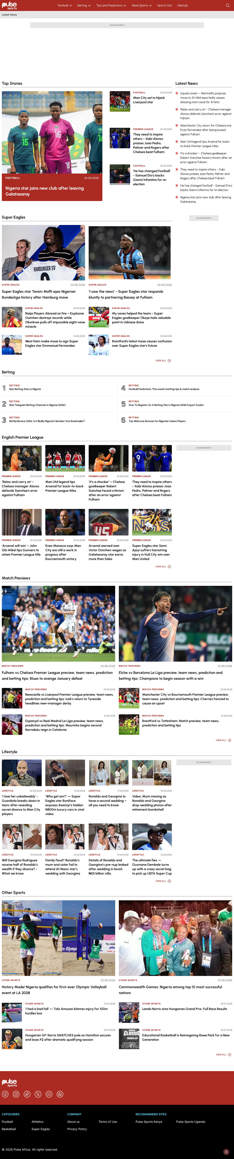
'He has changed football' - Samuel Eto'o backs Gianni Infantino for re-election (151, 177)
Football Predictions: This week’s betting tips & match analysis (164, 389)
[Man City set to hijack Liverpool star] (120, 107)
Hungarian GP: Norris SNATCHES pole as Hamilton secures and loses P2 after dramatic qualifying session (68, 1037)
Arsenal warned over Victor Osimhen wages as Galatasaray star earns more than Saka (107, 552)
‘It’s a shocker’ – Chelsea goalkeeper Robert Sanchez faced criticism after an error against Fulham (107, 490)
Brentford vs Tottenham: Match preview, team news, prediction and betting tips (180, 723)
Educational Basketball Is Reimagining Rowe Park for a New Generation (186, 1037)
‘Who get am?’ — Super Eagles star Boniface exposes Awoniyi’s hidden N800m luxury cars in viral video (64, 805)
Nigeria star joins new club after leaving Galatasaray (44, 191)
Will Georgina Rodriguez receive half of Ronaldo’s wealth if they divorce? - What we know (20, 866)
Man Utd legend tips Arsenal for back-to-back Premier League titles (64, 486)
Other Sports (11, 980)
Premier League (143, 129)
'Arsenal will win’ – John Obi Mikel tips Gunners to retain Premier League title (21, 550)
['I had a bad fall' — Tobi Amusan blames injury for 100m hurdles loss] (12, 1012)
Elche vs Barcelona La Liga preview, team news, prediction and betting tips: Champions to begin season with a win (170, 675)
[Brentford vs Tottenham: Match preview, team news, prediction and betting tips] (129, 724)
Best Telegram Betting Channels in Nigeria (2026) (37, 405)
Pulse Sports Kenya (149, 1121)
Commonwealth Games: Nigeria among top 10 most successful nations (170, 990)
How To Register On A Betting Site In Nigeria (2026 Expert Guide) (166, 405)
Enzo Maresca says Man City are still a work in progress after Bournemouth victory (63, 552)
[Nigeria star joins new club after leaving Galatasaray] (52, 132)
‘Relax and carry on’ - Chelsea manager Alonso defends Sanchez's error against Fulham (20, 488)
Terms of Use (108, 1121)
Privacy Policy (77, 1129)
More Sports (140, 5)
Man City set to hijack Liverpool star (149, 100)
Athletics (37, 1121)
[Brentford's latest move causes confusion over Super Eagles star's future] (99, 345)
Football (63, 5)
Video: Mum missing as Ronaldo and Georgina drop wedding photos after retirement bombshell (152, 803)
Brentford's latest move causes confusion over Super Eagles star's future (142, 343)
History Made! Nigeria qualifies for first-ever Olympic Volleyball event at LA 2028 (54, 990)
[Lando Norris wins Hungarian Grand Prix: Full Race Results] (129, 1012)
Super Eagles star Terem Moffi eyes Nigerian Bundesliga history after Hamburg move (39, 294)
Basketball (9, 1129)
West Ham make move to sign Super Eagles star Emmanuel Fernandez (51, 343)
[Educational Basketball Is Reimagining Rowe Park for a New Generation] (129, 1039)
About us (73, 1121)
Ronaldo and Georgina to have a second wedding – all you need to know (108, 800)
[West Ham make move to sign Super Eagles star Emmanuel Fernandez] (12, 345)
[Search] (228, 5)
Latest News (9, 14)
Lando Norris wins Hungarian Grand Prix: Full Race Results (184, 1009)
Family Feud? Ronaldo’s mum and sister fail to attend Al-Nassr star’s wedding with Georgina (62, 866)
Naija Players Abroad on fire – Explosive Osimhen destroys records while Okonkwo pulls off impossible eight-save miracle (55, 320)
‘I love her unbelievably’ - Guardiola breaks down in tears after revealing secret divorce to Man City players (21, 805)
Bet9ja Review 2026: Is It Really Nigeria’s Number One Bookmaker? (47, 421)
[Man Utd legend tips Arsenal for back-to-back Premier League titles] (65, 458)
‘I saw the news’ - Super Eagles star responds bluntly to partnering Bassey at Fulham (126, 294)
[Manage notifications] (226, 1152)
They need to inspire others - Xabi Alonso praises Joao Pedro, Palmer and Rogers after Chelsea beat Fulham (151, 143)
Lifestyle (182, 5)
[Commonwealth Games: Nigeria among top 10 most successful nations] (175, 938)
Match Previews (12, 666)
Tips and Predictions (109, 5)
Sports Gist (164, 5)
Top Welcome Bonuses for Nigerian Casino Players (157, 421)
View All (161, 360)
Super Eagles (10, 284)
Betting (82, 5)
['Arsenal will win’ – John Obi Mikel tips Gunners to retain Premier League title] (22, 522)
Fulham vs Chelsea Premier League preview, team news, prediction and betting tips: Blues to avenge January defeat (57, 675)
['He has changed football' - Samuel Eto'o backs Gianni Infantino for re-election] (120, 180)
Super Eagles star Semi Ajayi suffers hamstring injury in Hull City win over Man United (151, 552)
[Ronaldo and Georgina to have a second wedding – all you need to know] (109, 773)
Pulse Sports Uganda (190, 1121)
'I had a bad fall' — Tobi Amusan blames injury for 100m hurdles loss (66, 1011)
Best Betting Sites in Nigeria (25, 389)
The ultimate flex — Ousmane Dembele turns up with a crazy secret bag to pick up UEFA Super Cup (152, 866)
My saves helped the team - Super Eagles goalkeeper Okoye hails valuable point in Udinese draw (141, 317)
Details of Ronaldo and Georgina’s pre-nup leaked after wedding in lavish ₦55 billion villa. (108, 866)
